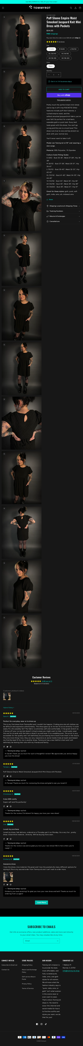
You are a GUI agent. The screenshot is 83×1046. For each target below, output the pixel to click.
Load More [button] (41, 902)
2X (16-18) (52, 58)
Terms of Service (28, 988)
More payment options (64, 100)
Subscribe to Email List (9, 965)
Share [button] (51, 199)
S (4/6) (51, 49)
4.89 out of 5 (47, 681)
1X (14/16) (65, 53)
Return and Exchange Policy (29, 971)
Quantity (49, 70)
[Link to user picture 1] (8, 877)
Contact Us (5, 970)
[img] (8, 713)
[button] (3, 8)
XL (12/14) (52, 53)
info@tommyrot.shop (71, 971)
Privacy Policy (27, 984)
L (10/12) (73, 49)
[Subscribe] (57, 941)
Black (51, 66)
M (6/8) (62, 49)
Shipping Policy (27, 965)
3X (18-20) (65, 58)
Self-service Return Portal (29, 978)
